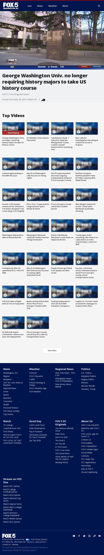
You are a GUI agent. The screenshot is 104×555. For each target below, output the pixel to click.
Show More (52, 351)
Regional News (64, 369)
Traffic (32, 379)
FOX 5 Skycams (36, 376)
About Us (86, 421)
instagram (89, 536)
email (100, 536)
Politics (85, 369)
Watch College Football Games (10, 490)
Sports (6, 394)
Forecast (33, 373)
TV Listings (8, 425)
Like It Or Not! (61, 437)
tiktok (94, 536)
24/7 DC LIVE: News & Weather (13, 383)
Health (6, 404)
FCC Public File (87, 459)
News (6, 369)
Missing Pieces (61, 462)
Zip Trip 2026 (35, 440)
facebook (79, 536)
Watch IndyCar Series (12, 504)
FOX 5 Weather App (37, 388)
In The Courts (61, 447)
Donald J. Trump (88, 389)
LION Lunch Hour (37, 425)
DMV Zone (60, 434)
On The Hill (60, 443)
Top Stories (8, 414)
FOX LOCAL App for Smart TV (90, 435)
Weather (34, 369)
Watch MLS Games (11, 522)
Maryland (7, 379)
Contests (85, 456)
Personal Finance (10, 407)
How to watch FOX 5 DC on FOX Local (12, 435)
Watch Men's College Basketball (12, 508)
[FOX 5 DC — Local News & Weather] (12, 6)
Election (84, 382)
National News (9, 388)
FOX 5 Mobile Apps (89, 449)
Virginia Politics (87, 379)
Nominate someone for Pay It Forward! (38, 435)
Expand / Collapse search (99, 6)
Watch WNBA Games (12, 518)
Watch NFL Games (11, 486)
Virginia (6, 376)
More (65, 5)
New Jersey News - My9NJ (63, 385)
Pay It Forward (35, 431)
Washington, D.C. (10, 373)
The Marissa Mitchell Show (64, 429)
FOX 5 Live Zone (62, 450)
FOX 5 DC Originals (60, 423)
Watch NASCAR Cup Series (12, 499)
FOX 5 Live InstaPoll (90, 425)
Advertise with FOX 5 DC (90, 429)
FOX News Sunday (11, 411)
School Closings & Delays (37, 383)
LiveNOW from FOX (12, 428)
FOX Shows (8, 431)
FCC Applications (88, 462)
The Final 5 (60, 440)
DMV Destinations (37, 428)
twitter (84, 536)
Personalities (86, 443)
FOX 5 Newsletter (89, 446)
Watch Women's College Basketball (11, 514)
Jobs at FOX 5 (87, 469)
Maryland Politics (88, 376)
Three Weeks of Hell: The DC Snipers (64, 457)
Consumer (7, 401)
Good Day (35, 421)
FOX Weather (35, 391)
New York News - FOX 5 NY (65, 374)
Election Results (88, 386)
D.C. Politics (86, 373)
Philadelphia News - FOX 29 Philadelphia (64, 379)
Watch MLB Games (11, 495)
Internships (86, 465)
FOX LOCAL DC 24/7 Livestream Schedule (12, 441)
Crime (5, 391)
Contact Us (86, 439)
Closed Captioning (89, 472)
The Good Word (62, 453)
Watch (7, 421)
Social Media (86, 452)
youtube (74, 536)
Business (7, 398)
